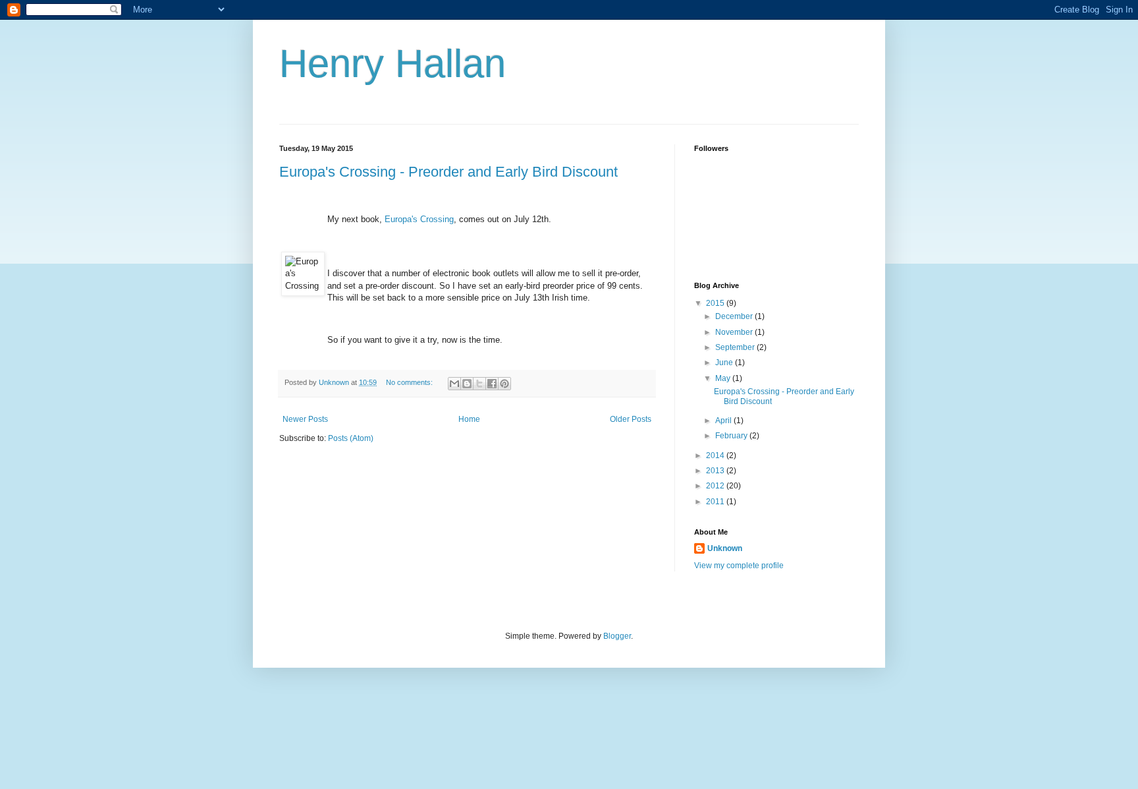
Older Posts (630, 419)
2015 (716, 303)
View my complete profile (739, 565)
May (723, 378)
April (724, 420)
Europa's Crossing (419, 219)
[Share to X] (479, 383)
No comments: (410, 382)
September (736, 347)
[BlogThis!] (467, 383)
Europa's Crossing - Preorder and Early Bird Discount (448, 171)
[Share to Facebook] (492, 383)
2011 (716, 501)
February (732, 435)
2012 (716, 485)
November (735, 332)
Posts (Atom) (350, 438)
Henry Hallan (392, 64)
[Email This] (454, 383)
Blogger (617, 636)
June (725, 362)
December (735, 316)
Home (469, 419)
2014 (716, 455)
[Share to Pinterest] (504, 383)
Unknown (724, 548)
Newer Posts (305, 419)
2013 (716, 470)
